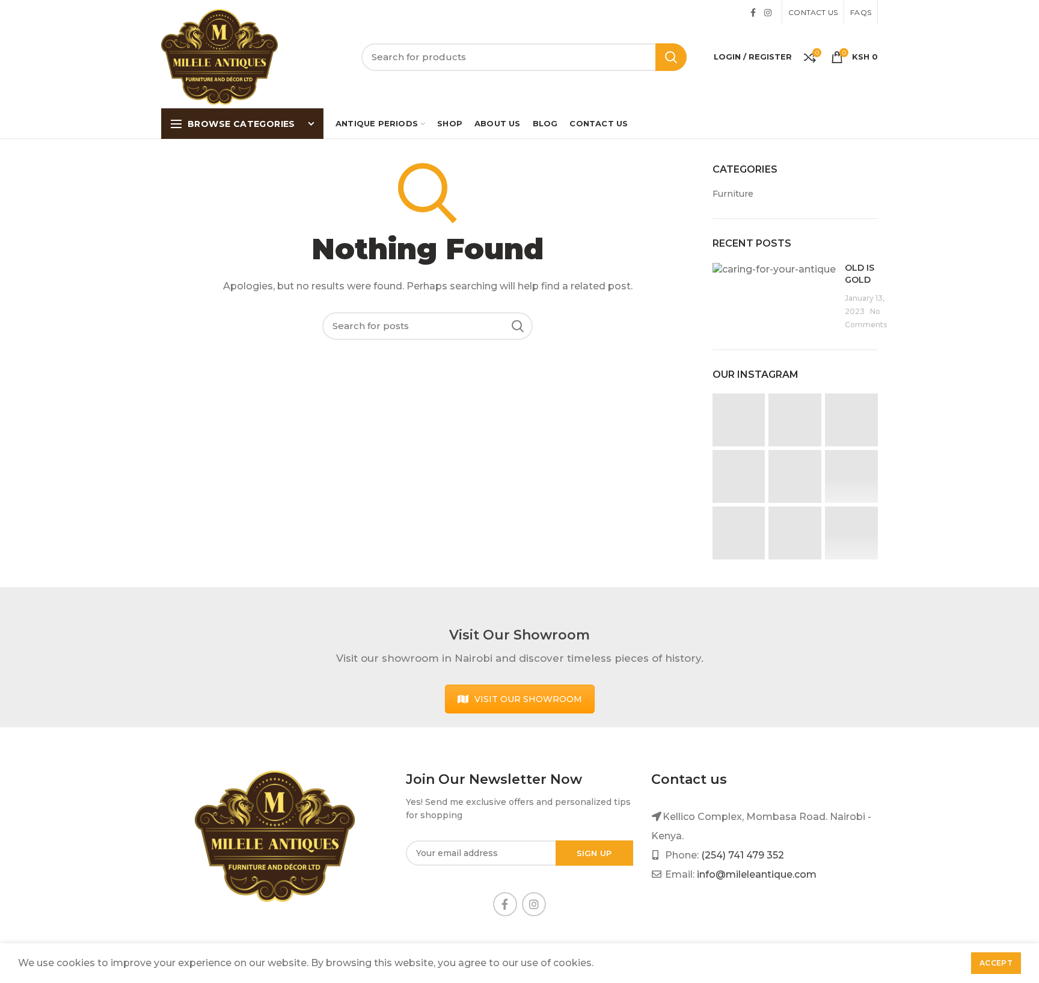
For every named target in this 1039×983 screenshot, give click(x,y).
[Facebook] (753, 12)
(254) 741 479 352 (742, 855)
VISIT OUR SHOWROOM (528, 699)
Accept (996, 962)
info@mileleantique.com (757, 874)
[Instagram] (768, 12)
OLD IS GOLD (859, 273)
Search (671, 57)
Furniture (733, 193)
